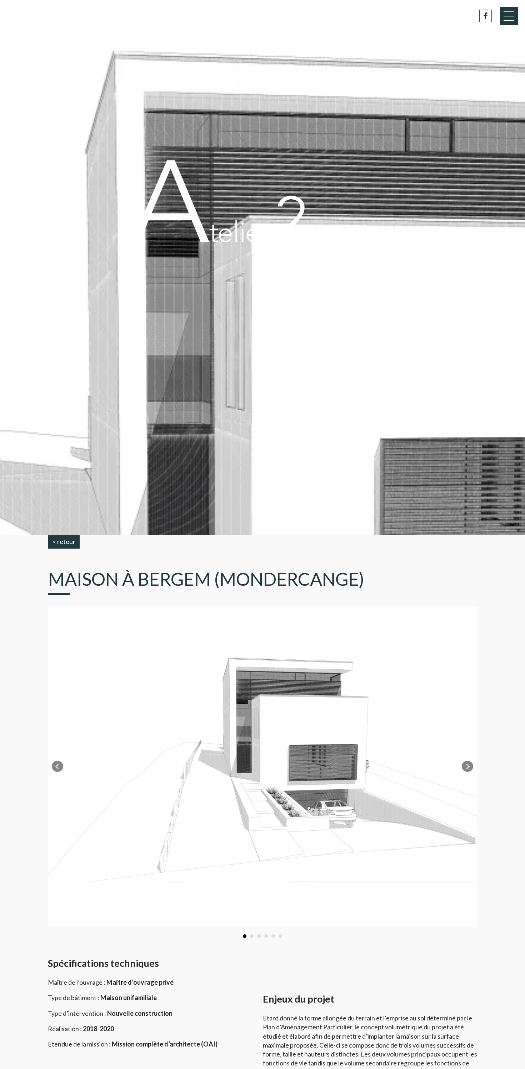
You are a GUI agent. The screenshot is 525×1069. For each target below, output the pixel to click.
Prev (57, 766)
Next (467, 766)
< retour (63, 541)
